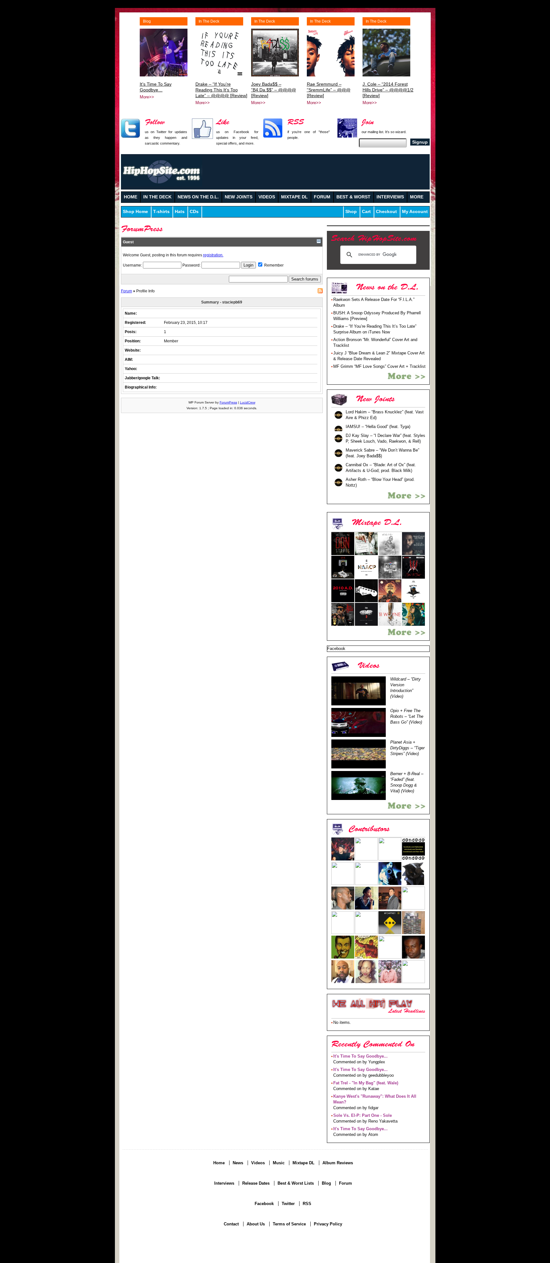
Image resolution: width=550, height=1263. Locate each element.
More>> (147, 97)
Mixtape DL (303, 1162)
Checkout (386, 212)
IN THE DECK (157, 197)
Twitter (288, 1203)
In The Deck (209, 21)
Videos (258, 1162)
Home (219, 1162)
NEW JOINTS (238, 197)
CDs (194, 212)
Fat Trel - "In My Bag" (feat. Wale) (365, 1083)
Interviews (224, 1183)
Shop (351, 212)
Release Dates (256, 1183)
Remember (273, 265)
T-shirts (161, 212)
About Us (256, 1224)
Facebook (264, 1203)
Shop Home (135, 212)
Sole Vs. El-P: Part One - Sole (362, 1115)
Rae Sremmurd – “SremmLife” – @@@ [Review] (328, 90)
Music (279, 1162)
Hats (180, 212)
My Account (415, 212)
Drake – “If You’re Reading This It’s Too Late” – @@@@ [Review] (221, 90)
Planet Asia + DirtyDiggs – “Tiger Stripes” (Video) (407, 748)
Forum (126, 291)
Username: (133, 265)
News (238, 1162)
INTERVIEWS (390, 197)
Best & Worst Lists (296, 1183)
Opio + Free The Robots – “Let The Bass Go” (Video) (406, 716)
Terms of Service (289, 1224)
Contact (231, 1224)
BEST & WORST (353, 197)
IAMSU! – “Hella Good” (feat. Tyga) (378, 426)
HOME (130, 197)
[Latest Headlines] (372, 1003)
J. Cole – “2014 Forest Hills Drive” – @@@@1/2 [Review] (388, 90)
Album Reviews (337, 1162)
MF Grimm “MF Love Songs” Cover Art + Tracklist (379, 366)
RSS (320, 290)
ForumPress (228, 402)
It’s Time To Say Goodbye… (156, 87)
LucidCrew (247, 402)
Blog (147, 21)
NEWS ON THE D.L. (198, 197)
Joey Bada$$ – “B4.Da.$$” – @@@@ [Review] (273, 90)
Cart (366, 212)
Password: (191, 265)
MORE (416, 197)
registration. (213, 255)
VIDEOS (266, 197)
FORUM (322, 197)
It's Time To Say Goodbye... (360, 1056)
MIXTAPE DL (294, 197)
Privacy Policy (328, 1224)
